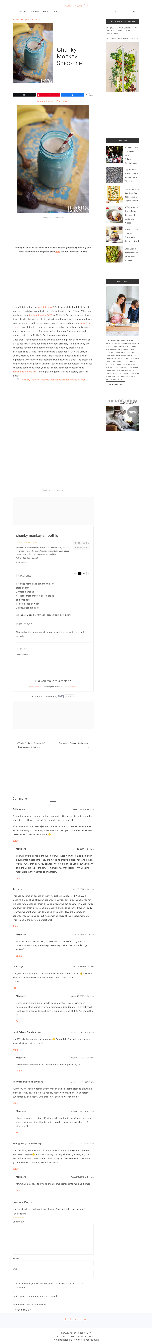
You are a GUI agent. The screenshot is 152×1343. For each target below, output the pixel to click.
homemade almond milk (25, 371)
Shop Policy (84, 1333)
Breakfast (36, 19)
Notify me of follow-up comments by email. (35, 1296)
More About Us (115, 384)
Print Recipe (62, 101)
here (57, 251)
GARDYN (127, 28)
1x (80, 573)
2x (84, 573)
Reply (15, 840)
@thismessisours (37, 686)
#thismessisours (72, 686)
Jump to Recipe (45, 101)
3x (88, 573)
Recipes (25, 19)
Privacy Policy (69, 1333)
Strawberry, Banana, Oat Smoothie (74, 743)
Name (16, 1258)
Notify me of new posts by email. (30, 1304)
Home (16, 19)
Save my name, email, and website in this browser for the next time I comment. (51, 1285)
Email (15, 1269)
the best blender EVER (40, 315)
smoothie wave (45, 307)
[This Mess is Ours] (76, 7)
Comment (18, 1221)
